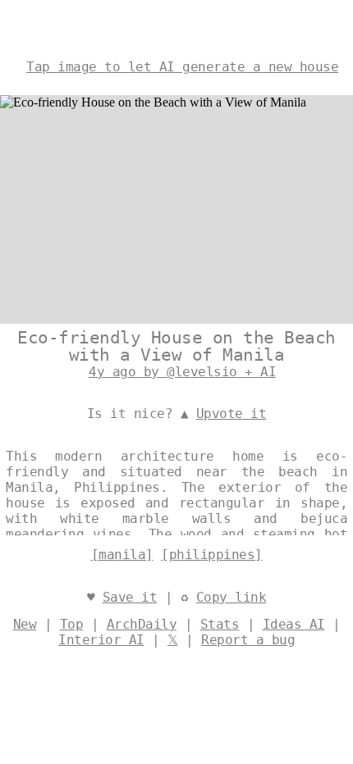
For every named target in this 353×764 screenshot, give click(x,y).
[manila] (122, 554)
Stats (220, 624)
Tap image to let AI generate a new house (182, 67)
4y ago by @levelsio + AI (182, 372)
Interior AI (101, 640)
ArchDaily (142, 624)
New (25, 624)
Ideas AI (294, 624)
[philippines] (212, 554)
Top (72, 624)
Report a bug (248, 640)
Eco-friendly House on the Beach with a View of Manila (176, 346)
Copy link (231, 597)
